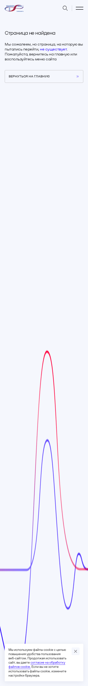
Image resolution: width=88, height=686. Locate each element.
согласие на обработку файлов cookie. (36, 664)
